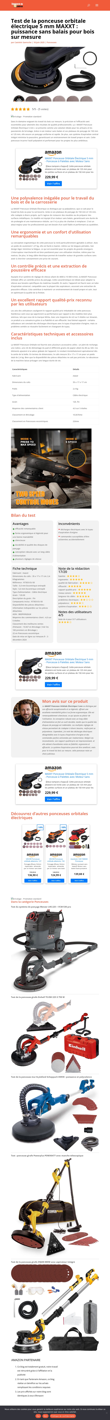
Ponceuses (51, 42)
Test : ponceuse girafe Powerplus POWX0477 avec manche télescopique (47, 1155)
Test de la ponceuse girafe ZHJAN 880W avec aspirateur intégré (43, 1262)
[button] (26, 116)
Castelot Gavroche (23, 42)
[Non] (106, 1413)
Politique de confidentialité (63, 1416)
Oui (38, 1416)
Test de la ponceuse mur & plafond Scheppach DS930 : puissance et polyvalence (51, 1077)
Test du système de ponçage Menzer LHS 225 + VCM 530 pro (41, 906)
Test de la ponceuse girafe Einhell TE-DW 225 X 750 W (38, 997)
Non (45, 1416)
